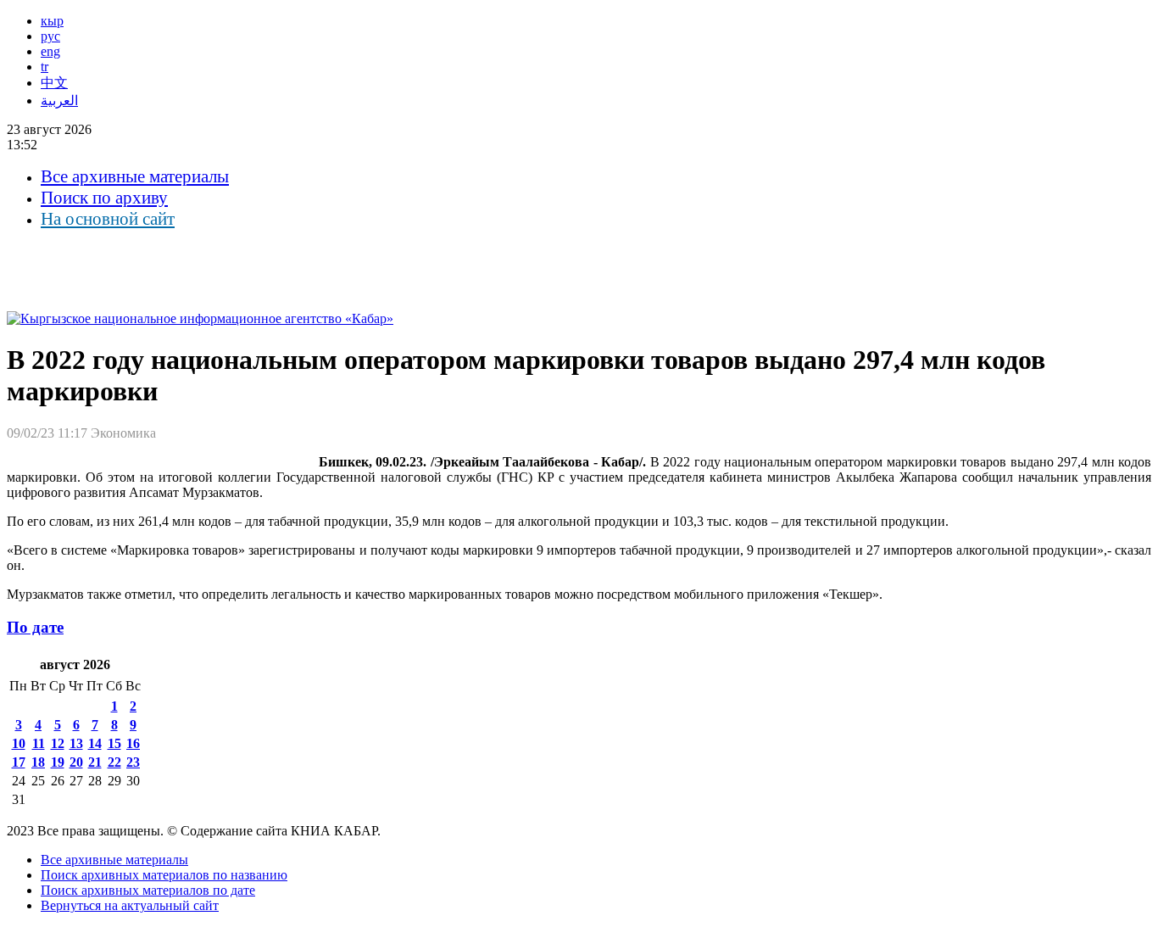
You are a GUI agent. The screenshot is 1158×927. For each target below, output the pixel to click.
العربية (59, 100)
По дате (35, 627)
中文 (54, 82)
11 (38, 743)
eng (50, 51)
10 (18, 743)
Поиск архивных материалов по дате (148, 890)
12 (57, 743)
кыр (52, 21)
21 (95, 762)
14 (95, 743)
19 (57, 762)
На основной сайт (108, 219)
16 (133, 743)
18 (38, 762)
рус (50, 36)
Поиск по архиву (104, 197)
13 (76, 743)
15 (114, 743)
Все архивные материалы (135, 176)
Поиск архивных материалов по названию (164, 875)
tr (44, 66)
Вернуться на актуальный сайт (130, 905)
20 (76, 762)
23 (133, 762)
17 (18, 762)
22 (114, 762)
